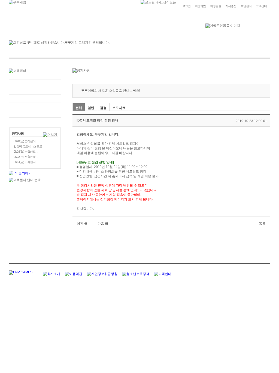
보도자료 (118, 108)
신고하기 (35, 98)
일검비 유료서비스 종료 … (29, 146)
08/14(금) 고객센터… (26, 162)
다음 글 (103, 224)
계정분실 (215, 6)
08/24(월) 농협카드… (26, 151)
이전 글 (82, 224)
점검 (103, 108)
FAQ (35, 83)
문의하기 (35, 90)
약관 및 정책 (35, 113)
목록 (262, 224)
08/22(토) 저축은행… (26, 156)
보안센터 (246, 6)
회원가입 (200, 6)
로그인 (186, 6)
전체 (78, 108)
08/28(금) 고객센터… (26, 141)
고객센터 (261, 6)
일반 (91, 108)
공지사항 (35, 106)
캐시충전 (230, 6)
